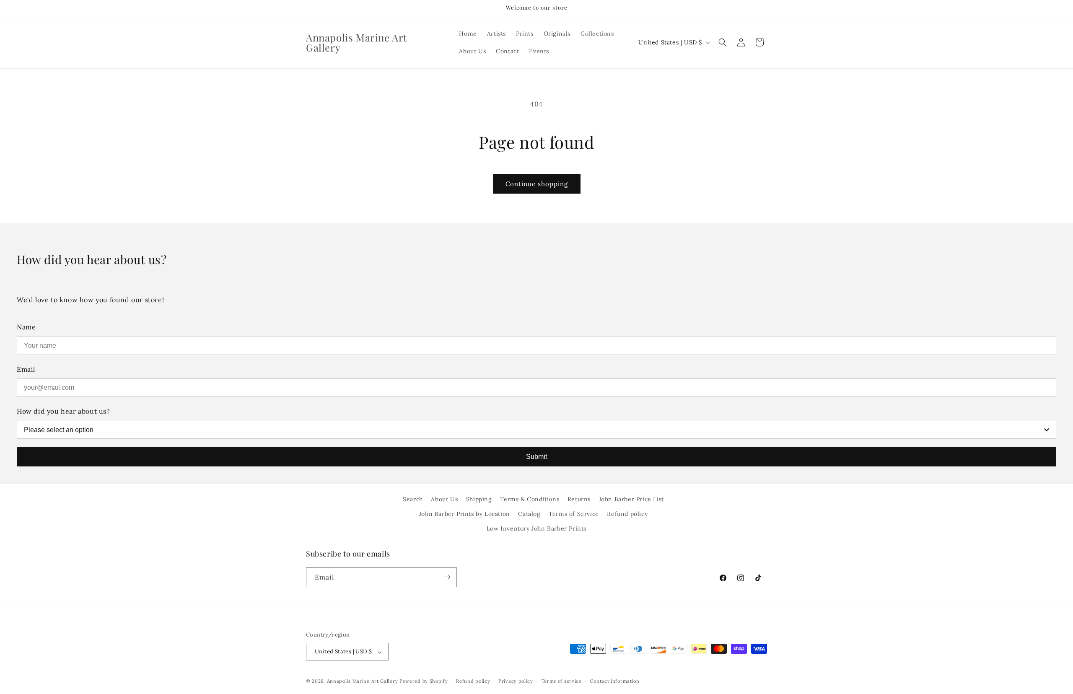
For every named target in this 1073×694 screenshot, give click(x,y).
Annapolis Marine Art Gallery (362, 681)
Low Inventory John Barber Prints (536, 529)
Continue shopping (536, 184)
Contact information (614, 681)
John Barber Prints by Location (464, 514)
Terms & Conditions (529, 499)
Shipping (479, 499)
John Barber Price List (631, 499)
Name (26, 327)
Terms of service (562, 681)
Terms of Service (574, 514)
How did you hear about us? (63, 411)
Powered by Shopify (423, 681)
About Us (444, 499)
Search (413, 499)
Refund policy (627, 514)
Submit (536, 456)
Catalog (529, 514)
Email (26, 369)
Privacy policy (515, 681)
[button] (722, 42)
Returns (579, 499)
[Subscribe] (447, 577)
